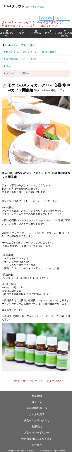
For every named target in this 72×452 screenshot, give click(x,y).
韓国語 (33, 7)
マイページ (50, 33)
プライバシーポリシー (37, 432)
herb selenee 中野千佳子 (20, 45)
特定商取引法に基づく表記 (36, 438)
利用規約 (37, 426)
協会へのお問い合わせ (37, 420)
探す (21, 33)
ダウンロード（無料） (18, 73)
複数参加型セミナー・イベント (23, 59)
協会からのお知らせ (65, 34)
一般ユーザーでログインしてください (36, 381)
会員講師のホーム (7, 34)
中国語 (41, 7)
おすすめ (36, 33)
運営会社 (37, 445)
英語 (27, 7)
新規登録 (47, 18)
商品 (8, 66)
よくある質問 (36, 414)
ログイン (64, 18)
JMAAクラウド (13, 6)
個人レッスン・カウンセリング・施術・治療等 (31, 51)
